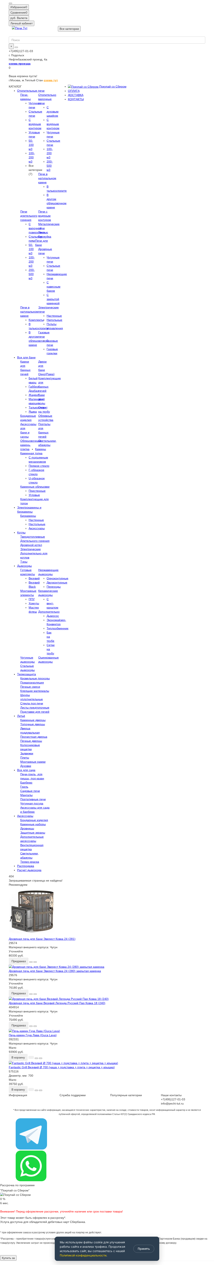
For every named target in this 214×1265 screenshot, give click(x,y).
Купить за (8, 1258)
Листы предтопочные (34, 707)
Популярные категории (126, 1095)
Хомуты (34, 603)
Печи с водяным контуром (44, 216)
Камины (40, 449)
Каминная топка (31, 453)
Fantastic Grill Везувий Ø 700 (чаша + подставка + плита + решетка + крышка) (62, 1067)
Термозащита (26, 674)
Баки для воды (41, 399)
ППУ (32, 599)
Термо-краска (29, 861)
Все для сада (26, 770)
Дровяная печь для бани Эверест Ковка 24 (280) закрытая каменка (55, 971)
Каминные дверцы (33, 720)
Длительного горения (35, 540)
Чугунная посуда (31, 803)
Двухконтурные (57, 582)
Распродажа (25, 866)
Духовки (25, 766)
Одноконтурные (57, 578)
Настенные (54, 315)
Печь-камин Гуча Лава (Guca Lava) (33, 1035)
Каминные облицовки (35, 486)
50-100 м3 (31, 145)
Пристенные (37, 490)
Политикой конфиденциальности (83, 1255)
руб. (18, 18)
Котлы (21, 532)
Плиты (24, 757)
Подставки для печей (34, 711)
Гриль (24, 786)
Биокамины (28, 515)
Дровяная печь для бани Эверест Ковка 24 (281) (42, 939)
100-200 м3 (32, 157)
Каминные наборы (33, 824)
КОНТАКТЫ (76, 99)
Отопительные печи (31, 90)
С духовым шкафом (53, 111)
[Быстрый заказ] (31, 1057)
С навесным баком (53, 286)
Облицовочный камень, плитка (30, 445)
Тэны (23, 561)
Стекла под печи (31, 703)
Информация (18, 1095)
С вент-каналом (52, 603)
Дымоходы (24, 565)
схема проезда (20, 63)
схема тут (51, 80)
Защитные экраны (32, 832)
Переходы (54, 586)
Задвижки (26, 753)
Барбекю (26, 782)
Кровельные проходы (35, 678)
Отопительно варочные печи (47, 99)
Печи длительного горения (28, 216)
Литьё (21, 716)
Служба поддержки (73, 1095)
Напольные (54, 320)
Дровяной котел (31, 545)
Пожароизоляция (32, 682)
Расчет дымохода (29, 870)
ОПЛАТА (74, 91)
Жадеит (34, 395)
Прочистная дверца (33, 736)
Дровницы (27, 828)
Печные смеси (30, 686)
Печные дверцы (31, 741)
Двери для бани (42, 366)
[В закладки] (31, 962)
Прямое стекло (39, 465)
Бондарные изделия (34, 820)
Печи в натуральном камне (47, 178)
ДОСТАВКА (75, 95)
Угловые (34, 495)
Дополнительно (49, 611)
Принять (144, 1248)
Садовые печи (30, 791)
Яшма (33, 411)
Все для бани (26, 357)
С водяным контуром (53, 124)
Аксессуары (37, 528)
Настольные (37, 524)
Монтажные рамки (33, 761)
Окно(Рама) (46, 374)
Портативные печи (33, 799)
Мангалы (26, 795)
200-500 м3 (50, 166)
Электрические (30, 549)
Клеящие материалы (34, 691)
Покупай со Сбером (112, 86)
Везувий (34, 578)
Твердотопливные (32, 536)
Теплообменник (57, 628)
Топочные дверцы (32, 724)
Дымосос (53, 615)
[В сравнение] (35, 962)
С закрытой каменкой (53, 299)
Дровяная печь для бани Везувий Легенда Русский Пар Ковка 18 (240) (57, 1003)
